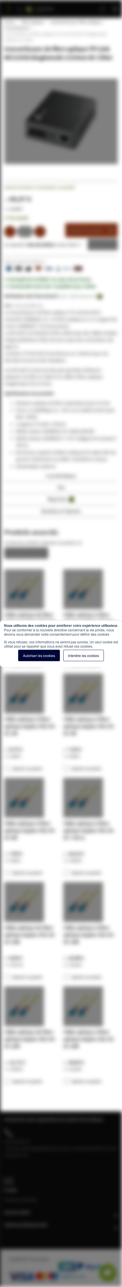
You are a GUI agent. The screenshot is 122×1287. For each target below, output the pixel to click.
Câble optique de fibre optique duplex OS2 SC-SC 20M (30, 1039)
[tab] (61, 477)
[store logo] (47, 6)
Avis (61, 487)
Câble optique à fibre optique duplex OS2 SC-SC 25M (89, 1039)
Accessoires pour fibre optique (75, 22)
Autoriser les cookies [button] (39, 655)
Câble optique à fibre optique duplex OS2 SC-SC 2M (30, 726)
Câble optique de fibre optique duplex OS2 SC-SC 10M (30, 934)
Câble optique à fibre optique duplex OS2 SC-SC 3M (89, 726)
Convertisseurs (17, 27)
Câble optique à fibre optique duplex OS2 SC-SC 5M (30, 830)
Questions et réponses (61, 511)
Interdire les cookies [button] (83, 655)
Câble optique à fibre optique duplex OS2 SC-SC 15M (89, 934)
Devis (98, 244)
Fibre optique (32, 22)
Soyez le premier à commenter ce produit (39, 187)
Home (9, 22)
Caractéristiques (61, 475)
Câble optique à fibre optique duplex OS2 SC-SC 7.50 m (89, 830)
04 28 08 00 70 (17, 1141)
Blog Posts (60, 499)
